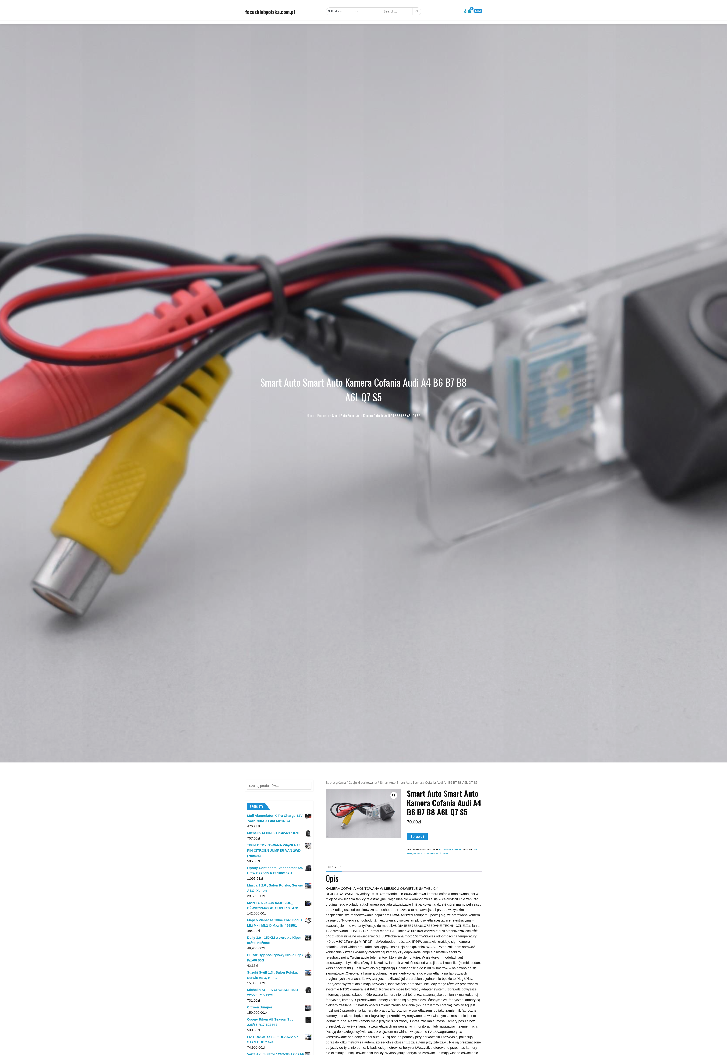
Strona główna (336, 782)
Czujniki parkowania (363, 782)
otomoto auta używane (435, 853)
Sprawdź (417, 836)
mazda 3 (417, 853)
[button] (393, 795)
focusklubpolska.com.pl (270, 12)
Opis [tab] (332, 867)
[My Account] (465, 11)
